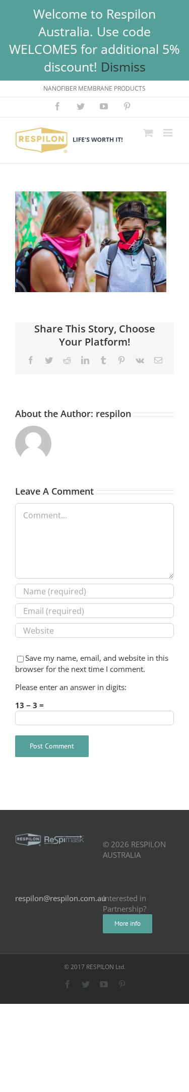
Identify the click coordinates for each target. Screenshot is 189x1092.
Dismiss (123, 66)
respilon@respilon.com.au (60, 898)
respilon (113, 413)
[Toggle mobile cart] (148, 132)
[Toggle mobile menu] (168, 132)
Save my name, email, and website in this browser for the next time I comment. (91, 663)
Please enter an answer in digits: (71, 687)
